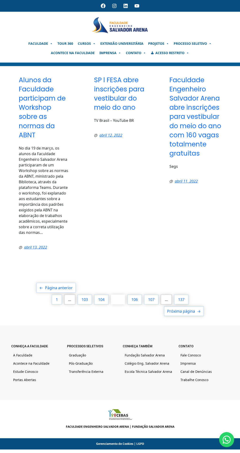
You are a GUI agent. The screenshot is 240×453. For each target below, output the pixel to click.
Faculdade (38, 43)
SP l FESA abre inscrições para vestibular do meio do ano (119, 93)
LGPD (140, 444)
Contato (133, 53)
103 (85, 299)
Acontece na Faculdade (73, 53)
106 (134, 299)
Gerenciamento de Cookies (114, 444)
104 (101, 299)
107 (151, 299)
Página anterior (56, 287)
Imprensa (107, 53)
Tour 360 (65, 43)
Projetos (156, 43)
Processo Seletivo (190, 43)
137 (181, 299)
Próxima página (184, 311)
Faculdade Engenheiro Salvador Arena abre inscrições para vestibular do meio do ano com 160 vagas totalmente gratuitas (195, 116)
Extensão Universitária (121, 43)
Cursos (84, 43)
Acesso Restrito (169, 53)
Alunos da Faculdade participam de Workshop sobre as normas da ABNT (42, 107)
